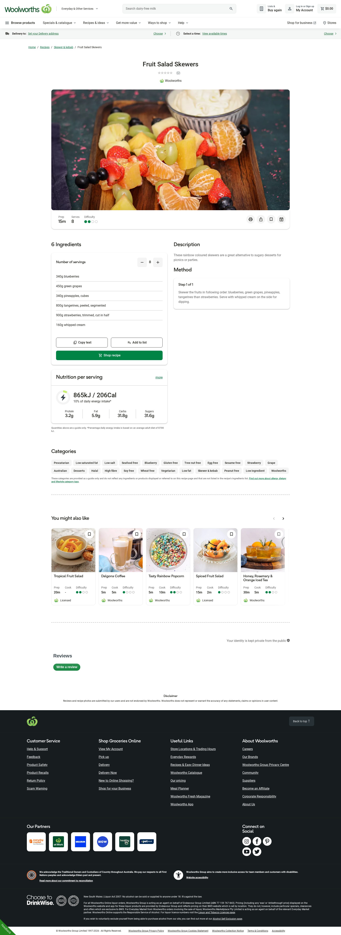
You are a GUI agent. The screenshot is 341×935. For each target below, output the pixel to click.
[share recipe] (261, 219)
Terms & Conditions (257, 930)
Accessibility (278, 930)
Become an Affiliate (255, 788)
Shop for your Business (115, 788)
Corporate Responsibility (259, 796)
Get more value (126, 23)
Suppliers (248, 780)
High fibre (111, 470)
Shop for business (299, 23)
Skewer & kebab (63, 47)
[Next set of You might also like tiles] (283, 518)
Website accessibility (197, 877)
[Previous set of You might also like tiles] (274, 518)
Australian (60, 470)
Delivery (104, 765)
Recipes (45, 47)
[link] (170, 72)
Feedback (33, 757)
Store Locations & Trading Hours (193, 749)
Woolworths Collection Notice (228, 930)
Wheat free (148, 470)
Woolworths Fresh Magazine (190, 796)
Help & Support (37, 749)
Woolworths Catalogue (186, 773)
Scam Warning (37, 788)
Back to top (300, 721)
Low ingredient (255, 470)
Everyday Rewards (183, 757)
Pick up (104, 757)
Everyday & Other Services (77, 8)
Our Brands (250, 757)
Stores (331, 23)
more (159, 377)
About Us (248, 804)
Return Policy (36, 780)
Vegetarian (168, 470)
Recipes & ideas (94, 23)
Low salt (110, 462)
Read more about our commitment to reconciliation (66, 880)
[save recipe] (271, 219)
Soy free (129, 470)
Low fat (186, 470)
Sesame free (233, 462)
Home (32, 47)
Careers (247, 749)
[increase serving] (158, 262)
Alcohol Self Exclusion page (227, 918)
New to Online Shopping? (116, 780)
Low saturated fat (87, 462)
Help (181, 23)
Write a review (68, 668)
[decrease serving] (142, 262)
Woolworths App (181, 804)
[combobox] (179, 8)
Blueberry (151, 462)
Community (250, 773)
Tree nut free (193, 462)
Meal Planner (179, 788)
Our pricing (178, 780)
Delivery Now (108, 773)
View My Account (111, 749)
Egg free (213, 462)
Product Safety (37, 765)
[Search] (231, 8)
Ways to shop (157, 23)
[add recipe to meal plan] (281, 219)
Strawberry (254, 462)
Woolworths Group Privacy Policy (146, 930)
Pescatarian (61, 462)
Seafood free (130, 462)
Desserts (79, 470)
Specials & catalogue (57, 23)
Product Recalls (38, 773)
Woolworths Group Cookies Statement (188, 930)
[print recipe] (250, 219)
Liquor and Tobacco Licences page (216, 912)
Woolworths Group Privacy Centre (265, 765)
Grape (271, 462)
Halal (94, 470)
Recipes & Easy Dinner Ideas (190, 765)
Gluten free (171, 462)
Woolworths (173, 81)
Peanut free (231, 470)
